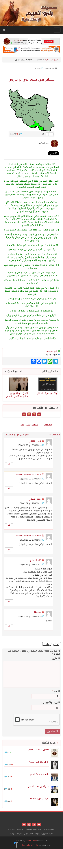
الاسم (56, 691)
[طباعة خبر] (43, 134)
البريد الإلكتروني (50, 702)
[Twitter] (38, 415)
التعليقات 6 (55, 435)
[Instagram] (33, 415)
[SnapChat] (24, 415)
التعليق (56, 658)
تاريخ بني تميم (51, 60)
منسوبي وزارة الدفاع (39, 774)
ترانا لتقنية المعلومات (29, 845)
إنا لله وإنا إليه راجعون (39, 762)
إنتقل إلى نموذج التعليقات (17, 435)
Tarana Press (31, 840)
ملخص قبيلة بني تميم (38, 750)
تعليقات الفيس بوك (29, 425)
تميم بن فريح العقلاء (39, 799)
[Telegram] (28, 415)
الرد (9, 464)
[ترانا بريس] (16, 845)
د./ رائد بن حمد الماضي (38, 786)
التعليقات (48, 425)
